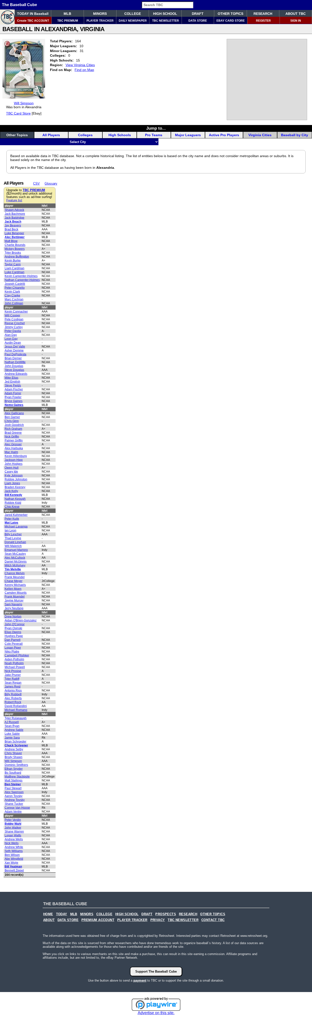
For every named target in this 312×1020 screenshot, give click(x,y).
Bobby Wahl (13, 823)
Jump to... (156, 128)
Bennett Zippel (14, 870)
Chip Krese (12, 506)
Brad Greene (13, 432)
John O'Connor (15, 624)
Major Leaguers (188, 135)
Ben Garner (12, 417)
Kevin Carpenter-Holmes (21, 276)
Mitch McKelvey (15, 565)
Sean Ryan (12, 726)
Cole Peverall (14, 643)
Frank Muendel (15, 596)
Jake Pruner (13, 675)
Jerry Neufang (14, 608)
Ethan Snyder (14, 768)
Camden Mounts (16, 592)
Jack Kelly (11, 491)
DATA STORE (197, 20)
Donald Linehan (15, 542)
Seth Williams (14, 851)
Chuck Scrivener (16, 745)
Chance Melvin (15, 573)
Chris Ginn (12, 421)
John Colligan (14, 303)
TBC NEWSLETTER (165, 20)
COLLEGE (132, 14)
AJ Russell (12, 722)
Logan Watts (13, 835)
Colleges (85, 135)
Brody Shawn (13, 757)
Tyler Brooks (13, 252)
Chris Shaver (13, 753)
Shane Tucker (14, 803)
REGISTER (263, 20)
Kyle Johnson (14, 475)
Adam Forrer (13, 393)
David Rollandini (16, 706)
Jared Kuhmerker (16, 515)
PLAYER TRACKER (100, 20)
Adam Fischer (14, 389)
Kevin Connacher (16, 311)
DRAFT (198, 14)
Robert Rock (13, 702)
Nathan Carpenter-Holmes (22, 280)
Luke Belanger (14, 233)
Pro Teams (153, 135)
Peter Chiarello (15, 287)
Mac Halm (11, 452)
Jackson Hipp (14, 460)
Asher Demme (14, 350)
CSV (36, 183)
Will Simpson (24, 103)
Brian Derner (13, 358)
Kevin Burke (13, 260)
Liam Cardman (14, 268)
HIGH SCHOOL (165, 14)
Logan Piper (13, 647)
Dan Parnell (12, 640)
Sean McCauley (15, 553)
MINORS (100, 14)
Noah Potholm (14, 663)
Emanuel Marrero (16, 550)
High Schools (119, 135)
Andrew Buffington (17, 256)
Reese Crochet (15, 323)
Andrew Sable (14, 730)
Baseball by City (294, 135)
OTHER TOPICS (230, 14)
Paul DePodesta (15, 354)
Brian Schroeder (15, 741)
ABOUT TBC (295, 14)
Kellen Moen (13, 589)
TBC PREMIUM (67, 20)
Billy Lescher (13, 534)
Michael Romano (16, 710)
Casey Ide (11, 471)
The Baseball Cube (19, 5)
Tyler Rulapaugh (16, 718)
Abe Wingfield (14, 858)
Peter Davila (13, 331)
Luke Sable (12, 733)
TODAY (61, 914)
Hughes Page (14, 636)
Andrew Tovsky (15, 800)
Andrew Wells (14, 839)
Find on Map (84, 70)
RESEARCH (263, 14)
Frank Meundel (15, 577)
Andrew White (14, 847)
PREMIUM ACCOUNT (97, 920)
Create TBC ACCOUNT (33, 20)
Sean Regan (13, 682)
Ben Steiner (13, 784)
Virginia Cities (260, 135)
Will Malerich (13, 546)
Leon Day (11, 338)
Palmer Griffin (14, 440)
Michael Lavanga (16, 526)
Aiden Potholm (14, 659)
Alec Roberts (13, 698)
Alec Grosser (13, 444)
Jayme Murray (14, 600)
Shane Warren (14, 831)
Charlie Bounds (15, 245)
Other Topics (17, 135)
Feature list (14, 200)
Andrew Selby (14, 749)
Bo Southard (13, 772)
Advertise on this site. (156, 1013)
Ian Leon (10, 530)
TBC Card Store (18, 113)
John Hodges (13, 463)
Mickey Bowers (15, 249)
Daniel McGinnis (16, 561)
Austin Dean (13, 342)
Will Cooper (12, 315)
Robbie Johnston (16, 479)
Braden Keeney (15, 487)
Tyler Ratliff (12, 678)
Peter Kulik (12, 518)
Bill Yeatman (13, 866)
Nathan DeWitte (15, 362)
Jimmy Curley (14, 327)
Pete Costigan (14, 319)
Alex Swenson (14, 792)
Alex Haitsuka (14, 448)
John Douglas (14, 366)
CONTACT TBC (212, 920)
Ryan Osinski (13, 628)
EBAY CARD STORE (230, 20)
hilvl (44, 205)
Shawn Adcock (14, 210)
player (9, 205)
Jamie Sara (12, 737)
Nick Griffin (12, 436)
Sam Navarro (13, 604)
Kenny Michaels (15, 585)
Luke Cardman (14, 272)
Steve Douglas (14, 370)
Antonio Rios (13, 690)
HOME (48, 914)
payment (139, 980)
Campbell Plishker (17, 655)
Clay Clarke (12, 295)
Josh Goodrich (14, 425)
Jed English (12, 381)
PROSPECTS (165, 914)
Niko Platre (12, 651)
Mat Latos (11, 522)
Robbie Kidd (13, 502)
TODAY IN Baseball (33, 14)
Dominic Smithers (16, 765)
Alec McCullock (15, 557)
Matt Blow (11, 241)
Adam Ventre (13, 811)
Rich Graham (13, 428)
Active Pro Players (224, 135)
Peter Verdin (13, 820)
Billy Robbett (13, 694)
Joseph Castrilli (15, 284)
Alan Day (11, 335)
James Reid (12, 686)
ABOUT (49, 920)
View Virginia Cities (80, 65)
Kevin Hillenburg (16, 456)
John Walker (13, 827)
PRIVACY (157, 920)
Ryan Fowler (13, 397)
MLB (67, 14)
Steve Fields (13, 385)
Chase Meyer (13, 581)
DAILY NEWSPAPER (133, 20)
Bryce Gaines (13, 401)
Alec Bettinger (15, 237)
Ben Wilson (12, 855)
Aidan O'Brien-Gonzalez (21, 620)
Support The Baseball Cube (156, 971)
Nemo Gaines (14, 405)
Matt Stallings (13, 780)
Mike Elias (11, 377)
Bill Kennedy (13, 495)
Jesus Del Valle (15, 346)
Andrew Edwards (16, 374)
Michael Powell (15, 667)
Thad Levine (13, 538)
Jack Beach (13, 221)
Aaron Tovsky (13, 796)
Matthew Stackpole (17, 776)
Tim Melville (13, 569)
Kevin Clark (12, 291)
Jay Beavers (13, 225)
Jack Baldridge (14, 217)
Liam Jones (12, 483)
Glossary (51, 183)
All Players (51, 135)
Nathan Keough (15, 499)
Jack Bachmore (15, 213)
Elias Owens (13, 632)
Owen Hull (12, 467)
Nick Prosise (13, 671)
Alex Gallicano (14, 413)
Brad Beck (11, 229)
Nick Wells (12, 843)
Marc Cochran (14, 299)
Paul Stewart (13, 788)
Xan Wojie (11, 862)
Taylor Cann (13, 264)
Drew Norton (13, 616)
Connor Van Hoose (17, 807)
